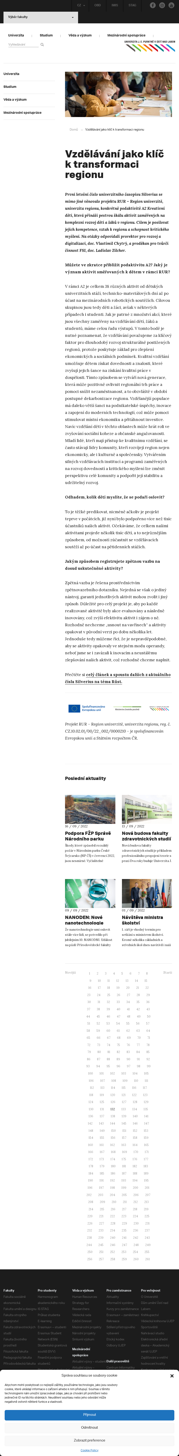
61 (118, 1031)
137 (102, 1116)
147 (146, 1123)
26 (118, 995)
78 (148, 1045)
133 (123, 1109)
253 (123, 1252)
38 (98, 1009)
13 (127, 981)
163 (123, 1145)
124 (91, 1102)
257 (101, 1259)
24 (98, 995)
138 (113, 1116)
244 (89, 1245)
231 (147, 1223)
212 (135, 1202)
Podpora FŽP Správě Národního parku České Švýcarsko (88, 838)
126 (113, 1102)
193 (123, 1180)
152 (135, 1131)
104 (135, 1073)
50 (149, 1016)
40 (118, 1009)
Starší (167, 973)
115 (124, 1088)
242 (135, 1238)
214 (91, 1209)
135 (146, 1109)
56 (138, 1023)
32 (108, 1002)
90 (128, 1059)
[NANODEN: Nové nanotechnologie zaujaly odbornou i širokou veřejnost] (90, 893)
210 (114, 1202)
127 (124, 1102)
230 (136, 1223)
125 (102, 1102)
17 (99, 988)
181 (124, 1166)
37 (88, 1009)
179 (102, 1166)
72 (88, 1045)
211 (125, 1202)
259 (124, 1259)
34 (128, 1002)
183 (146, 1166)
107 (102, 1081)
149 (102, 1131)
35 (138, 1002)
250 (90, 1252)
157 (124, 1138)
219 (146, 1209)
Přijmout (89, 1415)
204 (112, 1195)
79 (89, 1052)
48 (128, 1016)
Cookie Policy (89, 1450)
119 (102, 1095)
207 (147, 1195)
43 (148, 1009)
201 (147, 1188)
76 (128, 1045)
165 (146, 1145)
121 (124, 1095)
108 (113, 1081)
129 (146, 1102)
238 (89, 1238)
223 (123, 1216)
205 (124, 1195)
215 (102, 1209)
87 (98, 1059)
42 (138, 1009)
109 (125, 1081)
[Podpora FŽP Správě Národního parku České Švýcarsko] (90, 809)
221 (101, 1216)
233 (101, 1230)
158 (135, 1138)
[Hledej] (43, 44)
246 (112, 1245)
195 (146, 1180)
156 (113, 1138)
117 (145, 1088)
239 (100, 1238)
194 (135, 1180)
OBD (97, 6)
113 (102, 1088)
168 (113, 1152)
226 (90, 1223)
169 (124, 1152)
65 (88, 1038)
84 (138, 1052)
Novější (70, 973)
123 (145, 1095)
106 (91, 1081)
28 (138, 995)
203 (100, 1195)
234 (112, 1230)
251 (101, 1252)
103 (123, 1073)
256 (89, 1259)
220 (90, 1216)
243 (147, 1238)
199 (123, 1188)
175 (124, 1159)
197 (101, 1188)
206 (136, 1195)
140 (135, 1116)
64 (148, 1031)
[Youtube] (171, 5)
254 (135, 1252)
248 (136, 1245)
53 (108, 1023)
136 (91, 1116)
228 (112, 1223)
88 (108, 1059)
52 (98, 1023)
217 (124, 1209)
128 (135, 1102)
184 (91, 1173)
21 (137, 988)
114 (113, 1088)
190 (90, 1180)
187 (124, 1173)
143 (101, 1123)
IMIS (115, 6)
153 (146, 1131)
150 (113, 1131)
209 (102, 1202)
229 (124, 1223)
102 (112, 1073)
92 (148, 1059)
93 (88, 1066)
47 (118, 1016)
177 (146, 1159)
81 (108, 1052)
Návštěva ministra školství (142, 920)
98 (138, 1066)
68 (118, 1038)
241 (124, 1238)
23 (88, 995)
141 (146, 1116)
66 (98, 1038)
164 (135, 1145)
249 (148, 1245)
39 (108, 1009)
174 (112, 1159)
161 (102, 1145)
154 (91, 1138)
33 (118, 1002)
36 (148, 1002)
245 (100, 1245)
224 (135, 1216)
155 (102, 1138)
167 (102, 1152)
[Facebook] (153, 5)
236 (135, 1230)
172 (91, 1159)
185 (102, 1173)
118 (91, 1095)
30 (89, 1002)
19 (118, 988)
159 (146, 1138)
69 (129, 1038)
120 (112, 1095)
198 (112, 1188)
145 (124, 1123)
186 (113, 1173)
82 (118, 1052)
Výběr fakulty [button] (18, 17)
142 (90, 1123)
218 (135, 1209)
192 (112, 1180)
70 (139, 1038)
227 (101, 1223)
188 (135, 1173)
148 (91, 1131)
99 (149, 1066)
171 (147, 1152)
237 (147, 1230)
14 (136, 981)
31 (98, 1002)
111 (146, 1081)
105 (146, 1073)
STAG (132, 6)
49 (139, 1016)
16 (89, 988)
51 (88, 1023)
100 (90, 1073)
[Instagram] (162, 5)
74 (108, 1045)
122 (134, 1095)
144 (112, 1123)
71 (148, 1038)
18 (108, 988)
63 (138, 1031)
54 (118, 1023)
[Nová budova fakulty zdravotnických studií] (147, 809)
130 (91, 1109)
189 (146, 1173)
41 (128, 1009)
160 (90, 1145)
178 (91, 1166)
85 (148, 1052)
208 (90, 1202)
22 (147, 988)
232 (89, 1230)
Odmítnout (89, 1427)
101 (102, 1073)
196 (90, 1188)
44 (88, 1016)
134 (134, 1109)
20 (128, 988)
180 (113, 1166)
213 (146, 1202)
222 (112, 1216)
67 (108, 1038)
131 (102, 1109)
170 (136, 1152)
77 (138, 1045)
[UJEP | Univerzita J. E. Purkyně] (150, 48)
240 (112, 1238)
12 (117, 981)
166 (90, 1152)
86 (88, 1059)
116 (134, 1088)
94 (98, 1066)
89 (118, 1059)
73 (98, 1045)
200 (135, 1188)
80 (99, 1052)
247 (124, 1245)
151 (124, 1131)
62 (128, 1031)
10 (99, 981)
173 (102, 1159)
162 (112, 1145)
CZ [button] (79, 6)
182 (135, 1166)
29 (148, 995)
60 (108, 1031)
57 (147, 1023)
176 (135, 1159)
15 (146, 981)
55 (128, 1023)
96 (118, 1066)
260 (136, 1259)
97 (128, 1066)
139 (124, 1116)
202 (89, 1195)
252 (112, 1252)
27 (128, 995)
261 (147, 1259)
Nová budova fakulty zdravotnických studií (146, 836)
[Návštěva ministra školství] (147, 893)
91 (138, 1059)
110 (136, 1081)
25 (108, 995)
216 (113, 1209)
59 (98, 1031)
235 (124, 1230)
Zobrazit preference (89, 1440)
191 (102, 1180)
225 (147, 1216)
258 (112, 1259)
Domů (74, 129)
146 (135, 1123)
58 (88, 1031)
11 (108, 981)
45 (98, 1016)
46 (108, 1016)
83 (128, 1052)
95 (108, 1066)
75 (118, 1045)
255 (147, 1252)
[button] (172, 1376)
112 (92, 1088)
